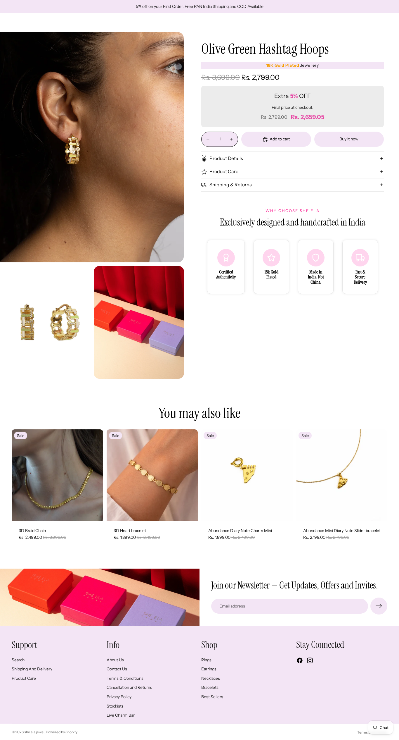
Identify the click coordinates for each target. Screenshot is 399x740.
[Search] (355, 22)
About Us (115, 659)
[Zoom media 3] (139, 322)
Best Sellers (212, 696)
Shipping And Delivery (32, 669)
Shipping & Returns (230, 185)
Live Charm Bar (121, 715)
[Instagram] (309, 660)
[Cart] (380, 22)
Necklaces (210, 678)
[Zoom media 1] (92, 147)
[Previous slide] (20, 475)
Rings (206, 659)
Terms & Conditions (125, 678)
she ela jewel (34, 732)
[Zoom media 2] (45, 322)
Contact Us (117, 669)
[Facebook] (299, 660)
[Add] (94, 512)
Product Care (223, 172)
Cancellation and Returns (129, 687)
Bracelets (209, 687)
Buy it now (348, 139)
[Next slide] (94, 475)
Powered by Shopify (61, 732)
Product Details (226, 158)
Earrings (208, 669)
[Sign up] (378, 606)
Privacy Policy (119, 696)
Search (18, 659)
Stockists (115, 706)
